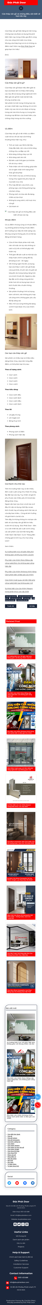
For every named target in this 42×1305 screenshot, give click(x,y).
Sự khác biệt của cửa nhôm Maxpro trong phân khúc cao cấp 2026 (19, 805)
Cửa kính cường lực (14, 1142)
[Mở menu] (21, 8)
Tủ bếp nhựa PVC (13, 1166)
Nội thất (10, 1160)
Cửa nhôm (11, 1143)
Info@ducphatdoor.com (19, 1282)
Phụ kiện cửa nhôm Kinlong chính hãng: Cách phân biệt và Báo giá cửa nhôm (20, 732)
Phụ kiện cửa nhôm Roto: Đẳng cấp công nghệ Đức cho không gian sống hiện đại (19, 563)
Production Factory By (15, 1301)
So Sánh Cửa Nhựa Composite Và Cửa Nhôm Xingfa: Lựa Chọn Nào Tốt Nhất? (20, 879)
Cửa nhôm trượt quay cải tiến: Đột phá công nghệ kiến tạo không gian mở (20, 768)
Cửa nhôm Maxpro (14, 1145)
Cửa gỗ (10, 1136)
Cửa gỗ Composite (14, 1140)
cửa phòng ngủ (16, 598)
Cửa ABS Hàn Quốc (14, 1134)
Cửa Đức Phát (29, 1301)
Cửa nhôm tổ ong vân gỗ (16, 1147)
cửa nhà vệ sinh (11, 596)
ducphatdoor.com (24, 1219)
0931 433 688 (23, 1277)
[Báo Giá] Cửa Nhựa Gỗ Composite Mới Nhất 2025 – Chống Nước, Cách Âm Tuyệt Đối (20, 916)
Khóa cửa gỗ (12, 1155)
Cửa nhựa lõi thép (13, 1151)
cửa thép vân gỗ (22, 600)
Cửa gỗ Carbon (12, 1138)
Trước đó (10, 606)
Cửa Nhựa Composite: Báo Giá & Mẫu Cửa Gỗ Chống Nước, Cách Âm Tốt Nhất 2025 (21, 842)
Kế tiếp (32, 606)
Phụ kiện (10, 1162)
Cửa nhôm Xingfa (13, 1149)
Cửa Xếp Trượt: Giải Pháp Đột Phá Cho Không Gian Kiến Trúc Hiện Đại (19, 954)
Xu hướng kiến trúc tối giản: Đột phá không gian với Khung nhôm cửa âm (19, 657)
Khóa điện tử (12, 1156)
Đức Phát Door (16, 2)
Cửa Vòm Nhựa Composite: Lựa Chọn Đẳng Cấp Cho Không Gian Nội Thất (19, 990)
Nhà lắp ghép (12, 1158)
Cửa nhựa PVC (12, 1153)
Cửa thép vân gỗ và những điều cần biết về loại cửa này (21, 15)
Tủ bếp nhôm (12, 1164)
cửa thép (27, 598)
